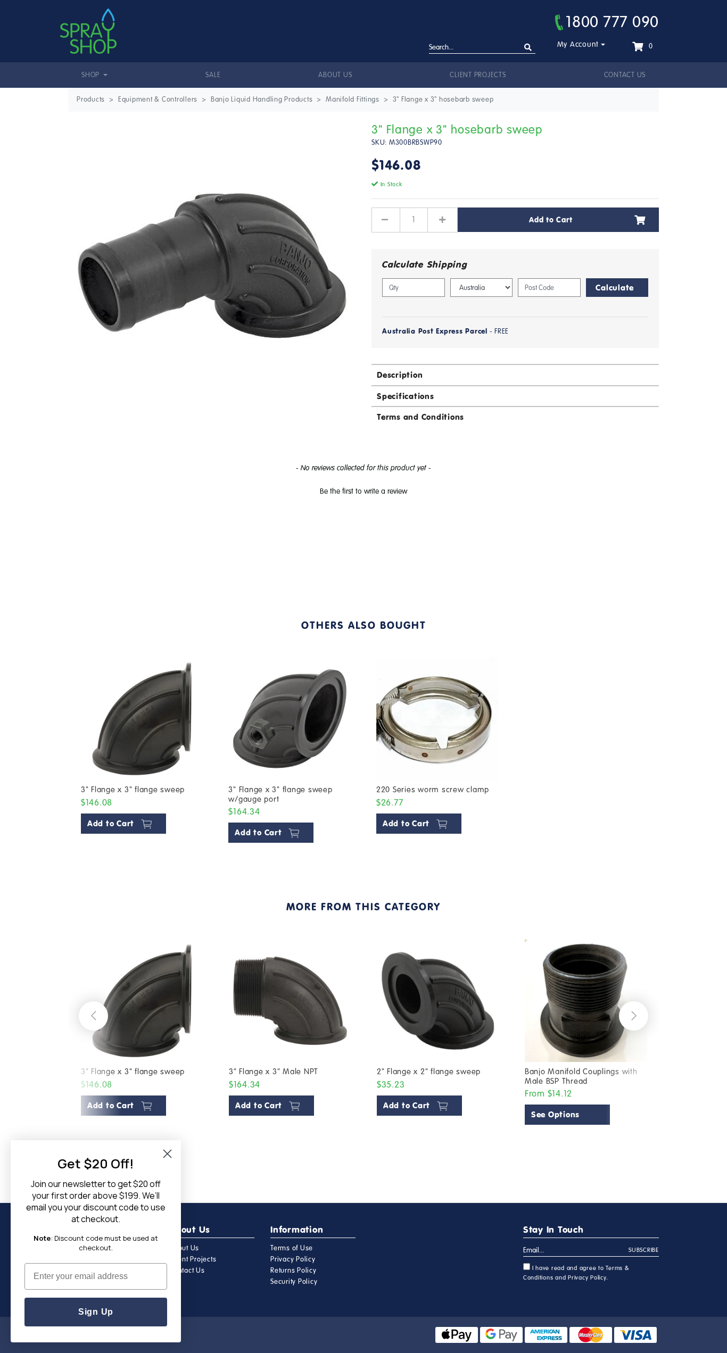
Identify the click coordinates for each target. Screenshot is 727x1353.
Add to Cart (550, 220)
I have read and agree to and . (576, 1273)
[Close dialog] (167, 1153)
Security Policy (293, 1281)
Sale (212, 75)
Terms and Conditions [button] (420, 417)
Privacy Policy (293, 1259)
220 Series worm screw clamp (432, 789)
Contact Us (625, 75)
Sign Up (95, 1311)
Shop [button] (91, 75)
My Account (578, 44)
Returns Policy (293, 1270)
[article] (142, 752)
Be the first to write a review (363, 491)
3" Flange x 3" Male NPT (273, 1071)
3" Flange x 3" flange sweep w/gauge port (280, 794)
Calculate (615, 288)
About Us (335, 75)
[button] (363, 490)
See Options (555, 1114)
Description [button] (400, 375)
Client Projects (478, 75)
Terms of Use (291, 1248)
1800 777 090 (612, 21)
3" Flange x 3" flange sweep (133, 789)
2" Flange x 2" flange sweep (429, 1071)
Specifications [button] (405, 396)
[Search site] (528, 47)
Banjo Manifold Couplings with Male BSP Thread (581, 1076)
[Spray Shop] (88, 31)
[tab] (515, 374)
